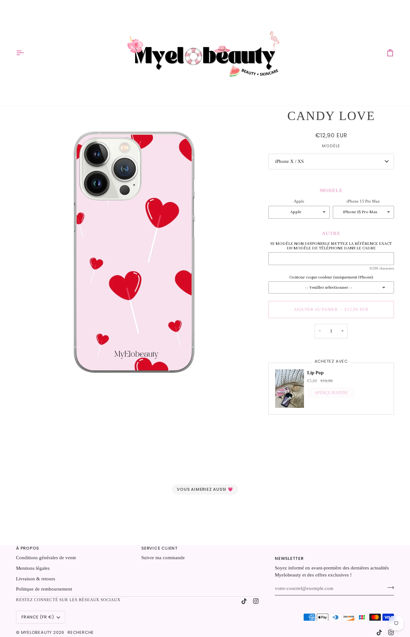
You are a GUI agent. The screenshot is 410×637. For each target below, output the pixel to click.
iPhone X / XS (289, 161)
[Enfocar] (134, 247)
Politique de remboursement (44, 589)
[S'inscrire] (367, 603)
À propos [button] (27, 548)
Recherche (81, 632)
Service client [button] (159, 548)
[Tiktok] (244, 601)
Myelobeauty (36, 632)
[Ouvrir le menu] (25, 53)
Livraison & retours (35, 578)
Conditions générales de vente (46, 557)
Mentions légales (33, 568)
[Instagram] (256, 601)
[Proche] (385, 578)
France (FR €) (37, 617)
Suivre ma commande (163, 557)
